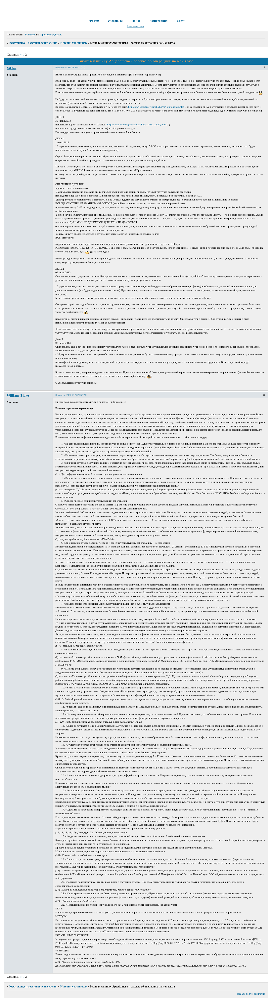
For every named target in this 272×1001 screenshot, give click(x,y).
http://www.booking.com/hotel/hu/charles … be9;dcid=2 (137, 124)
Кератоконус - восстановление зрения (33, 42)
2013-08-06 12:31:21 (77, 67)
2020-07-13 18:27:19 (77, 395)
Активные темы (135, 26)
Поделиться (61, 67)
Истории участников (73, 42)
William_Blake (18, 395)
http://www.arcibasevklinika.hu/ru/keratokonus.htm (156, 107)
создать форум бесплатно (251, 993)
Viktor (11, 68)
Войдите (30, 34)
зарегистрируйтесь (50, 34)
